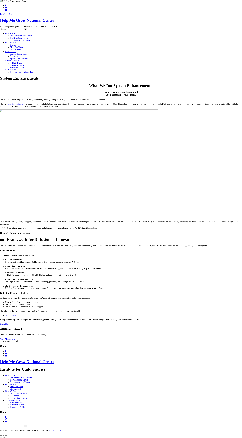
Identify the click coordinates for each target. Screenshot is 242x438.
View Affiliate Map (7, 339)
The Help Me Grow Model (21, 36)
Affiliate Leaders (16, 63)
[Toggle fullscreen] (4, 435)
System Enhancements (19, 58)
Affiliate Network (12, 61)
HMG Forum (10, 70)
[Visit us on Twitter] (6, 8)
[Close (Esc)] (1, 435)
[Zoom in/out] (6, 435)
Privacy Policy (55, 430)
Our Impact (14, 56)
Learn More (4, 324)
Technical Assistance (18, 54)
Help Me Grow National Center (27, 20)
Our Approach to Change (20, 40)
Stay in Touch (15, 49)
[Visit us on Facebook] (5, 5)
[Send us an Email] (6, 10)
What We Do (10, 52)
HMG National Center (19, 38)
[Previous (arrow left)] (1, 437)
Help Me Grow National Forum (22, 72)
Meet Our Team (16, 47)
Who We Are (10, 42)
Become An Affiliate (18, 67)
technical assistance (15, 104)
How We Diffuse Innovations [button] (15, 233)
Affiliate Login (8, 14)
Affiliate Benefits (17, 65)
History (13, 45)
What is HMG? (11, 33)
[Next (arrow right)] (4, 437)
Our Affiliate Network (14, 400)
